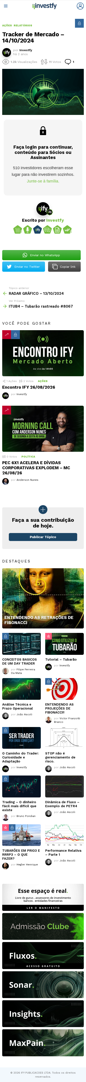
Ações (43, 381)
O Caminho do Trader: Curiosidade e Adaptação (20, 757)
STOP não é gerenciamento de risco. (60, 757)
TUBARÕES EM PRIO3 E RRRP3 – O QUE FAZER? (21, 855)
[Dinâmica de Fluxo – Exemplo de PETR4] (64, 786)
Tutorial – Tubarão (61, 659)
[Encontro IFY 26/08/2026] (43, 353)
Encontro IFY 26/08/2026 (28, 387)
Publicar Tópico (43, 537)
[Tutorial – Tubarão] (64, 644)
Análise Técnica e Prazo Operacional (17, 706)
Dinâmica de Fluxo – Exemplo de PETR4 (62, 804)
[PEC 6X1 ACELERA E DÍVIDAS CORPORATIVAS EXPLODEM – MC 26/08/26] (43, 429)
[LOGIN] (80, 6)
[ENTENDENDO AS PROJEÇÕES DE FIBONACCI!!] (64, 689)
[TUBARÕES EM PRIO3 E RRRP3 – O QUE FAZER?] (21, 835)
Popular (48, 636)
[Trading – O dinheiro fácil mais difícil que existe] (21, 786)
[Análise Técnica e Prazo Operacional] (21, 689)
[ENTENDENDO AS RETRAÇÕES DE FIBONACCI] (43, 598)
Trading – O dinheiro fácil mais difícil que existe (19, 806)
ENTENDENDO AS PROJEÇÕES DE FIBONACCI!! (59, 708)
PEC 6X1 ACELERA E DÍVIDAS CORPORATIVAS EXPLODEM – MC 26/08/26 (36, 467)
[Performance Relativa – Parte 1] (64, 835)
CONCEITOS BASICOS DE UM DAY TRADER (19, 661)
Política (28, 456)
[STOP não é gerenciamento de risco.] (64, 738)
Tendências (6, 334)
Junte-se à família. (43, 181)
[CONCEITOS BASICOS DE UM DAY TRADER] (21, 644)
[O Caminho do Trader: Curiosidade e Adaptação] (21, 738)
